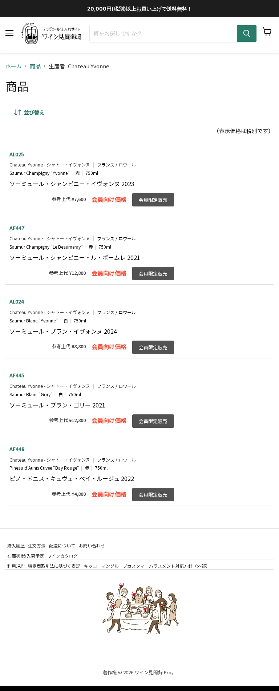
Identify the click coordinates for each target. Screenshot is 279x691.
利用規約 (16, 566)
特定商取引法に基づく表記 (54, 566)
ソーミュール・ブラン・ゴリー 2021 (57, 405)
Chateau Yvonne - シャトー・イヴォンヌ (49, 164)
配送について (62, 545)
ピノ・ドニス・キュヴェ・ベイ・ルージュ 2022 (71, 478)
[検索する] (246, 33)
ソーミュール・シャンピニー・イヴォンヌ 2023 (71, 183)
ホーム (13, 66)
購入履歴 (16, 545)
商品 (35, 66)
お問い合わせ (92, 545)
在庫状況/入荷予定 (25, 556)
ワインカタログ (62, 556)
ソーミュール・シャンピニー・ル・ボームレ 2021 (74, 257)
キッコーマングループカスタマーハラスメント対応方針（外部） (147, 566)
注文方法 (36, 545)
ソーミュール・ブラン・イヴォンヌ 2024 (63, 331)
